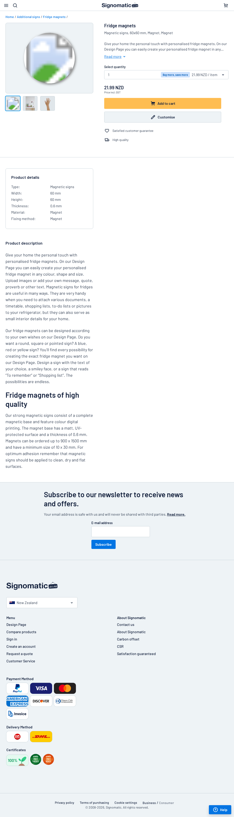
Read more (113, 56)
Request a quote (19, 653)
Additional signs (28, 17)
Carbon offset (128, 639)
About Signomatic (131, 632)
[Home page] (117, 586)
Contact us (125, 624)
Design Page (16, 624)
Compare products (21, 632)
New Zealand (27, 602)
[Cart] (225, 5)
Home (9, 17)
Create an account (21, 646)
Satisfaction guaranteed (136, 653)
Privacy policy (64, 802)
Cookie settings (125, 802)
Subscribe (103, 544)
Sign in (11, 639)
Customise (166, 117)
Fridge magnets (54, 17)
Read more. (176, 514)
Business (149, 803)
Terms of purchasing (94, 802)
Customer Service (20, 661)
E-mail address (102, 523)
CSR (120, 646)
